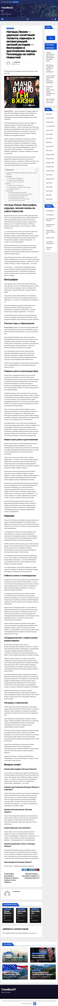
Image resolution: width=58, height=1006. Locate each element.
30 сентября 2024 (37, 960)
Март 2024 (49, 150)
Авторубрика (50, 214)
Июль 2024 (49, 134)
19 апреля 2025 (9, 960)
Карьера (8, 183)
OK (34, 1003)
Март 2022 (49, 183)
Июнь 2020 (49, 191)
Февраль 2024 (50, 154)
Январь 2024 (50, 158)
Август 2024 (49, 130)
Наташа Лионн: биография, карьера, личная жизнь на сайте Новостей (21, 173)
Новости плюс (50, 237)
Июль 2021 (49, 187)
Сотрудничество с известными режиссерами (20, 187)
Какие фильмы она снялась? (17, 197)
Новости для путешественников (50, 232)
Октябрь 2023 (50, 170)
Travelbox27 (8, 989)
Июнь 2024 (49, 138)
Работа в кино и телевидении (16, 185)
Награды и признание (14, 189)
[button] (52, 19)
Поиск (48, 27)
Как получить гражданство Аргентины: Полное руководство (50, 68)
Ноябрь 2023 (50, 166)
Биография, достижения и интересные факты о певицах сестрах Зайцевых (11, 878)
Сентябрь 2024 (50, 126)
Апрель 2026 (49, 118)
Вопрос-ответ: (9, 190)
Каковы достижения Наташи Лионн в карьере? (21, 194)
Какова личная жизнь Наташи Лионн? (19, 195)
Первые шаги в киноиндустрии (16, 180)
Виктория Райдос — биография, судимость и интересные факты (30, 876)
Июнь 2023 (49, 174)
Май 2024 (49, 142)
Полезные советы (8, 953)
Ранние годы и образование (16, 178)
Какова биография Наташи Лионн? (19, 192)
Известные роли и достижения (16, 181)
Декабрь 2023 (50, 162)
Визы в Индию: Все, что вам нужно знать (50, 100)
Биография (9, 176)
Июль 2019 (49, 199)
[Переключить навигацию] (28, 19)
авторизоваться (32, 933)
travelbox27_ (17, 62)
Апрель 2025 (49, 122)
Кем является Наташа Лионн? (18, 200)
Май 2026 (49, 114)
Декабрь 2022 (50, 179)
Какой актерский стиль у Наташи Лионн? (20, 198)
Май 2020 (49, 195)
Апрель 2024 (49, 146)
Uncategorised (10, 28)
